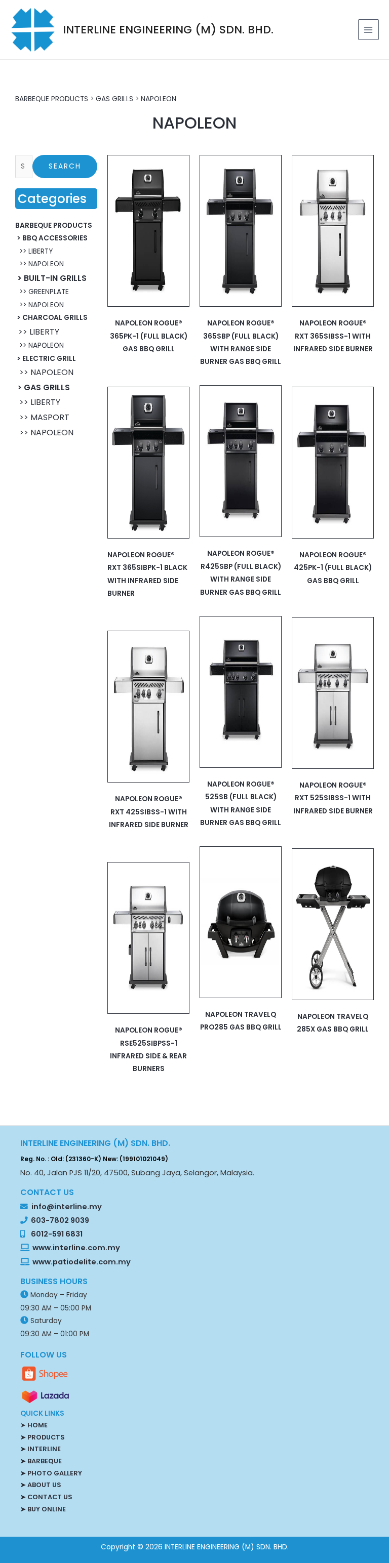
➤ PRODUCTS (42, 1437)
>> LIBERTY (34, 251)
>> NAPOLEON (39, 264)
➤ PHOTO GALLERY (51, 1473)
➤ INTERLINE (40, 1449)
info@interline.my (66, 1207)
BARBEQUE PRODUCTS (51, 99)
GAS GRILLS (114, 99)
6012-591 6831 (57, 1234)
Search (65, 166)
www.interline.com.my (76, 1248)
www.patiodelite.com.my (81, 1262)
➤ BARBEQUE (41, 1461)
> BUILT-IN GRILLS (51, 278)
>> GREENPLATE (42, 292)
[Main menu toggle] (368, 29)
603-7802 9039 (60, 1220)
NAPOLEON (158, 99)
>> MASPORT (42, 417)
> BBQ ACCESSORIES (51, 238)
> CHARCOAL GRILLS (51, 317)
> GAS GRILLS (42, 387)
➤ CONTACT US (46, 1497)
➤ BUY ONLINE (43, 1509)
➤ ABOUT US (40, 1484)
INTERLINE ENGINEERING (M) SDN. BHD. (168, 29)
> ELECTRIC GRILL (45, 358)
